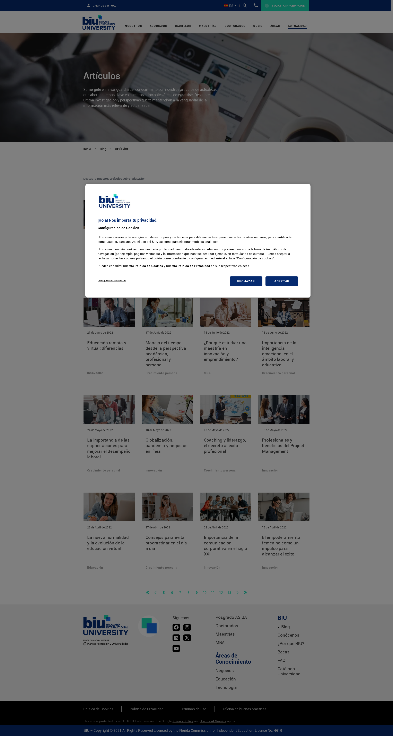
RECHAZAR (246, 281)
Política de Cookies (149, 266)
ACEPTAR (281, 281)
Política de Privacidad (194, 266)
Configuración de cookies (112, 280)
